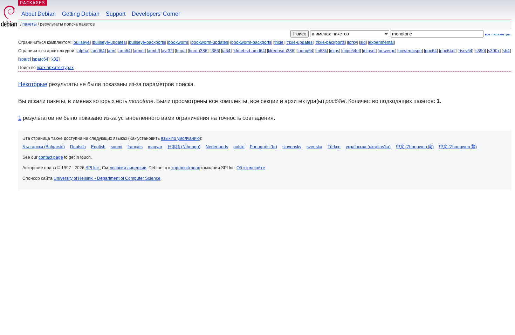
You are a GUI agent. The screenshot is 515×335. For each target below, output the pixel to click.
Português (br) (263, 146)
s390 (480, 50)
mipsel (369, 50)
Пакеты (29, 24)
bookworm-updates (209, 42)
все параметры (497, 34)
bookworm (178, 42)
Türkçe (334, 146)
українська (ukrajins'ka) (368, 146)
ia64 (226, 50)
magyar (155, 146)
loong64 (305, 50)
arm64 (124, 50)
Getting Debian (80, 14)
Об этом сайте (250, 167)
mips (334, 50)
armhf (153, 50)
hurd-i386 (198, 50)
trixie (278, 42)
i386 (215, 50)
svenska (314, 146)
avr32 (167, 50)
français (135, 146)
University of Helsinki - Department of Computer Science (107, 178)
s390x (494, 50)
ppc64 (431, 50)
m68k (321, 50)
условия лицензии (128, 167)
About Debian (38, 14)
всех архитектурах (55, 67)
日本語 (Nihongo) (183, 146)
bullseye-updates (109, 42)
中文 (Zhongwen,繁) (458, 146)
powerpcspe (410, 50)
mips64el (351, 50)
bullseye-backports (147, 42)
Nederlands (217, 146)
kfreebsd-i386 (281, 50)
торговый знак (185, 167)
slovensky (291, 146)
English (98, 146)
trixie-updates (300, 42)
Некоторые (32, 84)
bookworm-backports (251, 42)
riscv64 (465, 50)
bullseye (82, 42)
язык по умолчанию (180, 138)
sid (363, 42)
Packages (32, 2)
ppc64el (447, 50)
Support (115, 14)
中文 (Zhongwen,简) (415, 146)
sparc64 (40, 59)
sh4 (506, 50)
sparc (24, 59)
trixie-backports (330, 42)
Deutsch (78, 146)
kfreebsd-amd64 (249, 50)
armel (139, 50)
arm (111, 50)
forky (352, 42)
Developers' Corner (156, 14)
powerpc (387, 50)
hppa (181, 50)
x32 (55, 59)
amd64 (98, 50)
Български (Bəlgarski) (43, 146)
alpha (82, 50)
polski (239, 146)
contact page (51, 157)
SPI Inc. (92, 167)
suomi (116, 146)
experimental (381, 42)
